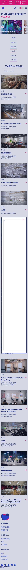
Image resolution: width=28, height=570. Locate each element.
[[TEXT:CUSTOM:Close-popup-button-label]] (24, 219)
